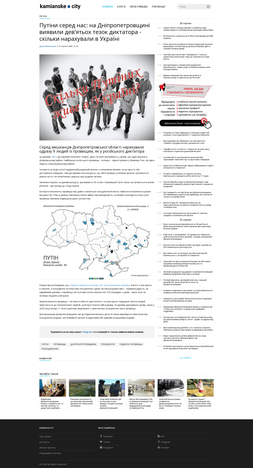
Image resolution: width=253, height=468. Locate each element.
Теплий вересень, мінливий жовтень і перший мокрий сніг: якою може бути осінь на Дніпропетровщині (185, 282)
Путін (45, 344)
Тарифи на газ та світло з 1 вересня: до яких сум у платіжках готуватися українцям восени (186, 150)
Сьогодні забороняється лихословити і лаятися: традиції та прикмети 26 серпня (185, 214)
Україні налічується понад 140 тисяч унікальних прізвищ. (100, 285)
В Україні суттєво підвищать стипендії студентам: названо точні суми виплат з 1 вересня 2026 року (186, 134)
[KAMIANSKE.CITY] (60, 6)
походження (50, 348)
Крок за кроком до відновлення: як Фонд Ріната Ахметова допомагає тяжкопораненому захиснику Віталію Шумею (187, 226)
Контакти (44, 441)
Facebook (108, 436)
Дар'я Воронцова (47, 46)
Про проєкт (45, 436)
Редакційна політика (50, 453)
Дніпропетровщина (83, 344)
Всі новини (185, 358)
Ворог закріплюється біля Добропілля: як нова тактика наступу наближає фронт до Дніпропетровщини (184, 338)
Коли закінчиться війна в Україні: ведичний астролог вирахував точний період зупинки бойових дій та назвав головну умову (188, 46)
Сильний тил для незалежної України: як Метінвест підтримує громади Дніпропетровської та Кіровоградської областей (187, 263)
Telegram (87, 331)
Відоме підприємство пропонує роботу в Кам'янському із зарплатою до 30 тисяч (182, 76)
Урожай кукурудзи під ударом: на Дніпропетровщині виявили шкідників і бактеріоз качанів (188, 273)
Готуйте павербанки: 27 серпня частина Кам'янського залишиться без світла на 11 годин (186, 175)
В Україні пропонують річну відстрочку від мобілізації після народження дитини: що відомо (188, 347)
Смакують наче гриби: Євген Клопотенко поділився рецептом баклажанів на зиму (187, 300)
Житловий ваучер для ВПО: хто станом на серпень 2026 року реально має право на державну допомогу (188, 329)
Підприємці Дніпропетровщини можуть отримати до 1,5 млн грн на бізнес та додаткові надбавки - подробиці (187, 309)
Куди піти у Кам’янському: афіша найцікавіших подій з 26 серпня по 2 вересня (188, 166)
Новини (107, 6)
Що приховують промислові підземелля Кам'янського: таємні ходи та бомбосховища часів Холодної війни (186, 67)
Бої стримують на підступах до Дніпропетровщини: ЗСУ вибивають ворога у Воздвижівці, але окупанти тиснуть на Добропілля (187, 194)
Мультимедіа (139, 6)
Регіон (43, 16)
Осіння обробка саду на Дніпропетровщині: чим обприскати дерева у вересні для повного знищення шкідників (188, 184)
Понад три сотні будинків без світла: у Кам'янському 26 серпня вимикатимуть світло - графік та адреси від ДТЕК (188, 319)
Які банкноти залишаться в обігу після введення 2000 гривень (188, 37)
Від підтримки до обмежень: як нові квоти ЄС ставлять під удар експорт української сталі (184, 142)
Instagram (108, 447)
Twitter (107, 441)
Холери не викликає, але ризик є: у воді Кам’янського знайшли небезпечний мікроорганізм (188, 291)
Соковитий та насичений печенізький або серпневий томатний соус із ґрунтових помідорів (186, 158)
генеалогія (108, 344)
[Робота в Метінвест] (186, 105)
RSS (162, 436)
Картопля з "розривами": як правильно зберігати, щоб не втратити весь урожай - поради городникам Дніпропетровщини (187, 236)
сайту (54, 156)
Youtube (165, 447)
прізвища (60, 344)
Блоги (121, 6)
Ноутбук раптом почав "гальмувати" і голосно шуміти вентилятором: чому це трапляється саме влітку (186, 56)
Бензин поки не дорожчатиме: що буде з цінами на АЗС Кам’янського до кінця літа (187, 246)
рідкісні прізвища (131, 344)
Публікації (158, 6)
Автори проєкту (47, 447)
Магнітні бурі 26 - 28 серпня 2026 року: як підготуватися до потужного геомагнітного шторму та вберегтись (187, 205)
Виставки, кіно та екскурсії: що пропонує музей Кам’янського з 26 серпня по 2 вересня (185, 254)
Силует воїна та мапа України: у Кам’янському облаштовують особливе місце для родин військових (188, 29)
